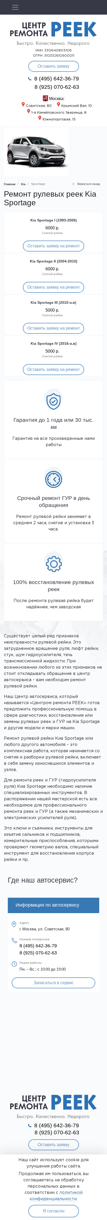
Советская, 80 (39, 105)
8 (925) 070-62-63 (57, 87)
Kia (23, 184)
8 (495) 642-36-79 (56, 78)
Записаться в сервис (54, 982)
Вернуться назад (88, 183)
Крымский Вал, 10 (76, 105)
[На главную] (53, 33)
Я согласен (53, 1211)
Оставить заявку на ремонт (53, 246)
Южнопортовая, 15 (59, 119)
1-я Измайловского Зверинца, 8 (58, 112)
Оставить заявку (53, 66)
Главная (9, 184)
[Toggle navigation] (15, 7)
